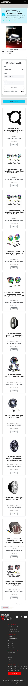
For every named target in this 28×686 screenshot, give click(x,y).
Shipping (10, 643)
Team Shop (11, 647)
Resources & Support (14, 631)
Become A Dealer (13, 638)
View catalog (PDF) (6, 53)
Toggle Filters (14, 101)
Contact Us (11, 661)
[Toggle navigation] (25, 2)
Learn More (14, 144)
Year (5, 66)
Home (3, 5)
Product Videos (12, 629)
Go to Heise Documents (9, 20)
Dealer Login (11, 636)
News (9, 655)
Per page (18, 603)
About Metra (11, 652)
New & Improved (13, 627)
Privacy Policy (17, 682)
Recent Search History (11, 91)
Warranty (10, 645)
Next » (11, 607)
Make (5, 73)
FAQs (9, 659)
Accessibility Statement (14, 684)
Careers (10, 657)
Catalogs (10, 641)
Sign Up (14, 673)
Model (5, 80)
